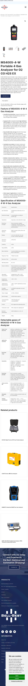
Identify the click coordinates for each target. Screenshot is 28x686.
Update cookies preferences (6, 0)
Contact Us (14, 567)
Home (3, 14)
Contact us (6, 96)
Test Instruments (9, 14)
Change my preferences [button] (16, 681)
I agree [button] (16, 675)
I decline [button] (17, 678)
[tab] (5, 101)
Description (5, 101)
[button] (25, 7)
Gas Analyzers (17, 14)
